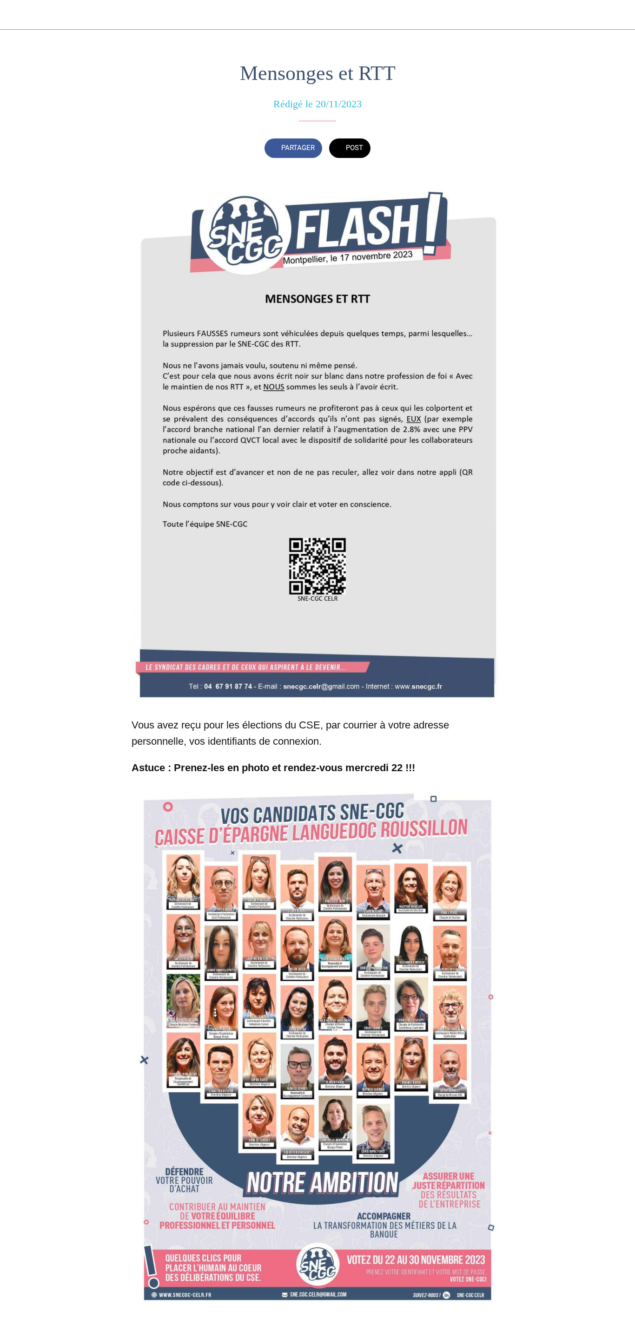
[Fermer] (14, 14)
